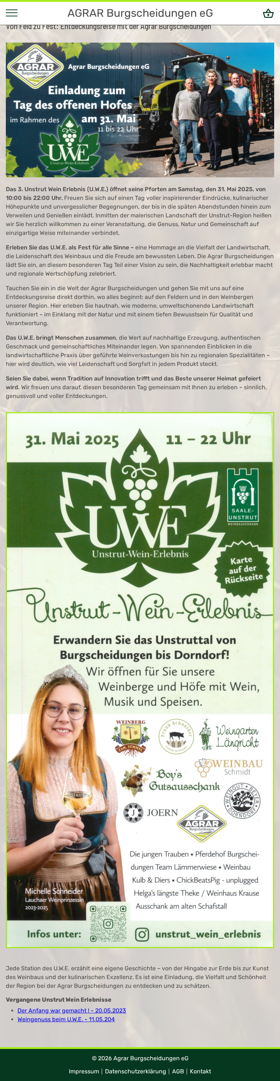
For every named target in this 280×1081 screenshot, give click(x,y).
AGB (178, 1071)
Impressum (84, 1071)
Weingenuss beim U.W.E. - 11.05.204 (66, 1019)
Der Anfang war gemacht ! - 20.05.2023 (72, 1010)
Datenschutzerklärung (135, 1071)
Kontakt (200, 1071)
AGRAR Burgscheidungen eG (140, 13)
